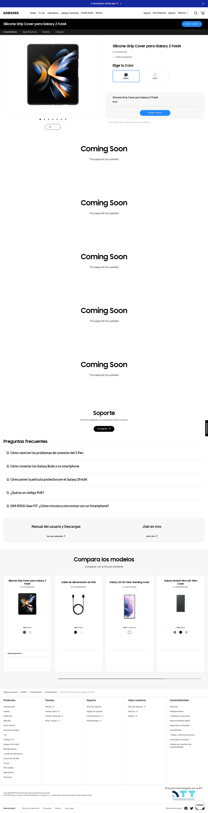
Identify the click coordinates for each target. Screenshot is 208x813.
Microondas (9, 768)
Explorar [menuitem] (172, 13)
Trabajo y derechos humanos (182, 735)
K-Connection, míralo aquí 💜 (105, 3)
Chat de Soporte (94, 716)
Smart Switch (9, 725)
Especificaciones (30, 32)
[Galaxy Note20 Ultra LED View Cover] (180, 604)
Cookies (58, 808)
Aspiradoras (9, 772)
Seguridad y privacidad (180, 725)
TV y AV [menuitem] (41, 13)
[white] (30, 632)
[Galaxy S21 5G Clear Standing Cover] (129, 607)
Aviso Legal (69, 808)
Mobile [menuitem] (33, 13)
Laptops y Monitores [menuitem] (70, 13)
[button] (98, 85)
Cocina (6, 763)
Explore (131, 716)
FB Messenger (93, 721)
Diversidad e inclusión (179, 739)
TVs (5, 735)
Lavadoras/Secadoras (13, 754)
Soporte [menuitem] (147, 13)
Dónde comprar (192, 24)
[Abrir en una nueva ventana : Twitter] (191, 808)
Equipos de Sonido (11, 744)
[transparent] (129, 632)
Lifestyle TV (9, 739)
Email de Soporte (94, 707)
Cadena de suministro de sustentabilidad (180, 745)
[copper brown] (175, 632)
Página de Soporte (94, 711)
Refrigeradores (10, 749)
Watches (7, 721)
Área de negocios (135, 707)
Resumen (174, 707)
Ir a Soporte (102, 429)
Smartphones (9, 707)
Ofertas (48, 707)
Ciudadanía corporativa (180, 716)
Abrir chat (150, 536)
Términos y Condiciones (30, 808)
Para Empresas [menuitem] (159, 13)
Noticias (132, 711)
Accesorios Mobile (11, 730)
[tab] (40, 119)
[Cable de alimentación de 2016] (78, 604)
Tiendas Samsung (53, 716)
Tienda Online (51, 711)
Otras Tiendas (51, 721)
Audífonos (8, 716)
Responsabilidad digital (180, 721)
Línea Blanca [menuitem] (52, 13)
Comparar (59, 32)
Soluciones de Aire (11, 758)
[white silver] (186, 632)
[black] (24, 632)
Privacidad (47, 808)
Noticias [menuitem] (181, 13)
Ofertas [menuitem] (99, 13)
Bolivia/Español (9, 808)
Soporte (46, 32)
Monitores (8, 777)
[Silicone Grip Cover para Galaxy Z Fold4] (27, 604)
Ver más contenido (55, 536)
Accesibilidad (175, 730)
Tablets (7, 711)
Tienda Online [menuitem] (87, 13)
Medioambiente (176, 711)
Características (10, 32)
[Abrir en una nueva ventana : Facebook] (186, 808)
